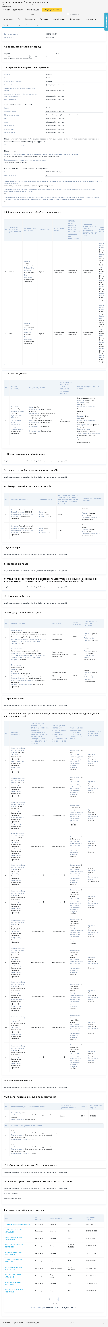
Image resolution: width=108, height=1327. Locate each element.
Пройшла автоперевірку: (34, 25)
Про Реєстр (6, 10)
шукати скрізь (74, 14)
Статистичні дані (32, 10)
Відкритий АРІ (18, 10)
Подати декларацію (52, 10)
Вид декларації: (8, 19)
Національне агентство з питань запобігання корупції (88, 1323)
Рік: (19, 19)
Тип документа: (30, 19)
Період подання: (75, 19)
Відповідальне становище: (12, 25)
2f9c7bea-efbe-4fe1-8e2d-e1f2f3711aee (17, 1224)
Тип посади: (44, 19)
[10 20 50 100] (53, 1299)
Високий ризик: (91, 19)
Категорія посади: (59, 19)
